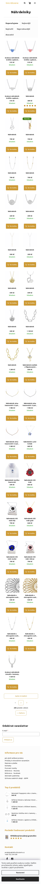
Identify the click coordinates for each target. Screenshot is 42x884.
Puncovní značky (11, 768)
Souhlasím (20, 879)
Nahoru (22, 713)
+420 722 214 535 (11, 854)
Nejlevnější (26, 23)
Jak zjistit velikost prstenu (14, 758)
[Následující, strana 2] (21, 702)
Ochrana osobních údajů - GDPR (16, 778)
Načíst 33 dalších (21, 696)
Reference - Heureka (12, 771)
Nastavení (20, 873)
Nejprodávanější (23, 29)
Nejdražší (9, 29)
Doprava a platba (11, 763)
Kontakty (8, 766)
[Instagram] (12, 858)
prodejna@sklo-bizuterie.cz (15, 852)
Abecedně (10, 35)
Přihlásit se (8, 740)
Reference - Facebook (12, 773)
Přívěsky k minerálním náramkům (17, 761)
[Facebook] (7, 858)
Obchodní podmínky (12, 776)
